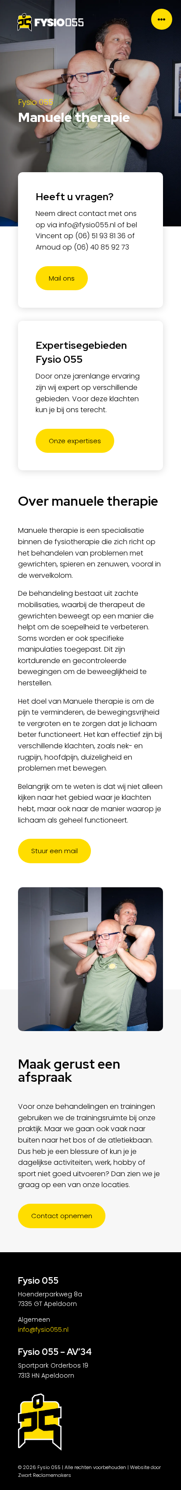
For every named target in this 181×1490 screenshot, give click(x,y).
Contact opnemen (61, 1215)
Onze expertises (75, 440)
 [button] (162, 19)
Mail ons (62, 278)
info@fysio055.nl (87, 225)
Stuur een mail (54, 850)
